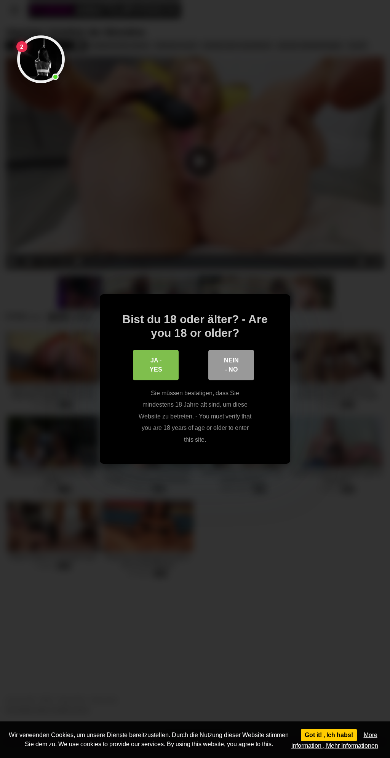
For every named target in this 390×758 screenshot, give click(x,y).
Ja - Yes (156, 365)
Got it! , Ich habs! (329, 735)
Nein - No (231, 365)
